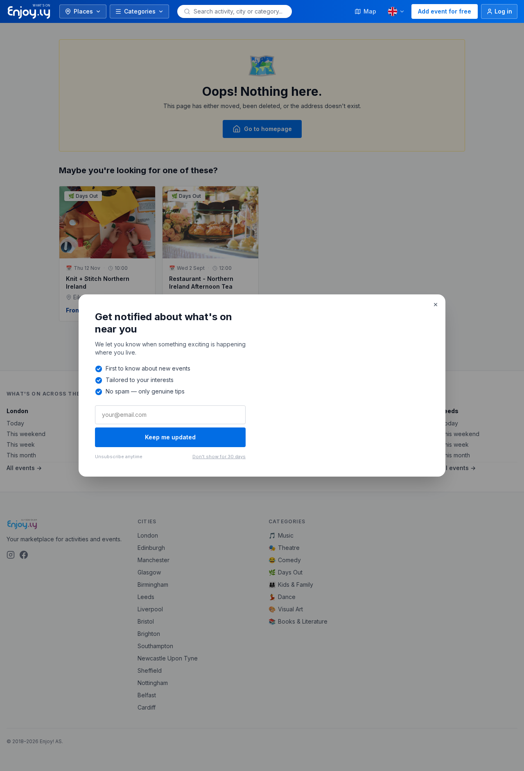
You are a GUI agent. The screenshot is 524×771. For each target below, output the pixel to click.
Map (370, 11)
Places (83, 11)
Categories (140, 11)
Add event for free (444, 11)
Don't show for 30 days (219, 456)
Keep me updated (170, 437)
